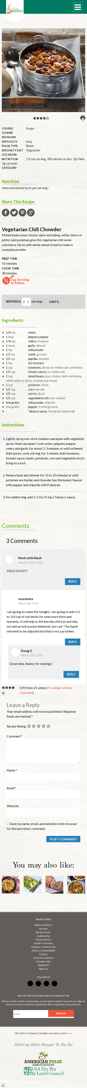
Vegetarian (33, 150)
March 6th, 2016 (28, 603)
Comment (14, 736)
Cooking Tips (43, 936)
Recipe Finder (43, 932)
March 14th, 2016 (32, 655)
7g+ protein (9, 163)
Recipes (43, 928)
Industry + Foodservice (43, 947)
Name (12, 770)
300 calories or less (59, 159)
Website (13, 806)
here (69, 1033)
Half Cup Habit (15, 11)
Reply (72, 581)
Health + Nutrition (43, 943)
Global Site (43, 965)
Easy (29, 141)
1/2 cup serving (36, 159)
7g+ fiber (79, 159)
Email (11, 788)
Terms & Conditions (43, 957)
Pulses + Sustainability (43, 950)
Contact (43, 954)
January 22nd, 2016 (30, 562)
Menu (78, 7)
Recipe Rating (16, 726)
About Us (43, 968)
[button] (34, 118)
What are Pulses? (43, 925)
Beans (30, 146)
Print (82, 117)
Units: (54, 302)
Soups (30, 128)
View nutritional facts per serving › (25, 188)
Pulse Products (43, 939)
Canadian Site (43, 961)
